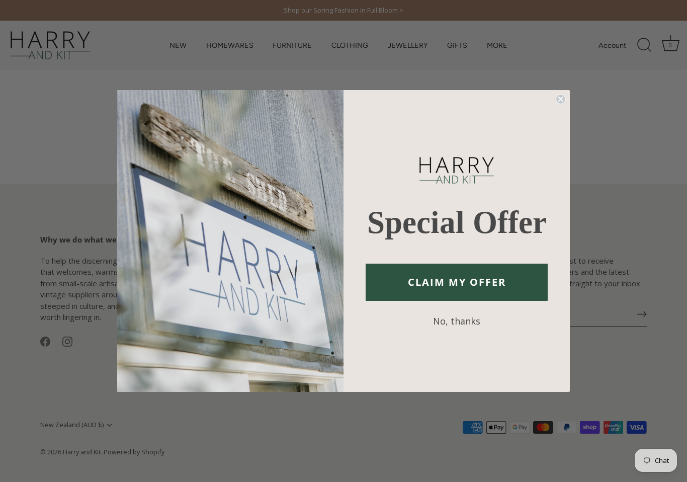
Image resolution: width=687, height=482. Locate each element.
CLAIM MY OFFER (457, 282)
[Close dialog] (561, 99)
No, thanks (456, 321)
